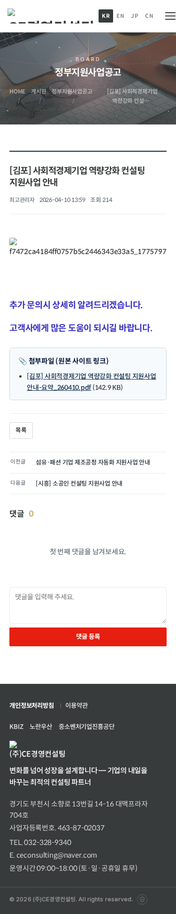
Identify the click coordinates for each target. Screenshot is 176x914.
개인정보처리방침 (31, 706)
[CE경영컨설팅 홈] (51, 15)
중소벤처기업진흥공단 (87, 727)
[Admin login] (142, 899)
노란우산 (41, 727)
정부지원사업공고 (72, 91)
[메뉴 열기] (168, 15)
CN (149, 16)
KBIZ (16, 727)
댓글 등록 (87, 637)
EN (120, 16)
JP (134, 16)
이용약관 (76, 706)
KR (106, 16)
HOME (17, 91)
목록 (21, 430)
